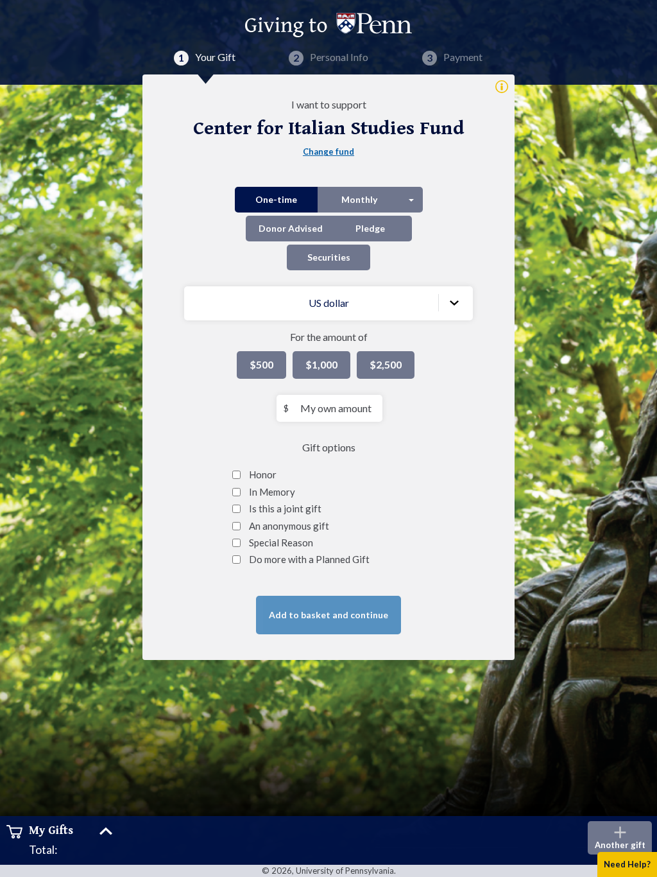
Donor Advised (291, 228)
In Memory (272, 492)
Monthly (359, 199)
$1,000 (321, 364)
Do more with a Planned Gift (309, 559)
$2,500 (386, 364)
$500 (261, 364)
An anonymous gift (289, 526)
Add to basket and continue (328, 614)
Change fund (328, 151)
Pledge (370, 228)
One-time (276, 199)
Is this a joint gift (285, 508)
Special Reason (281, 542)
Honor (263, 474)
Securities (328, 257)
